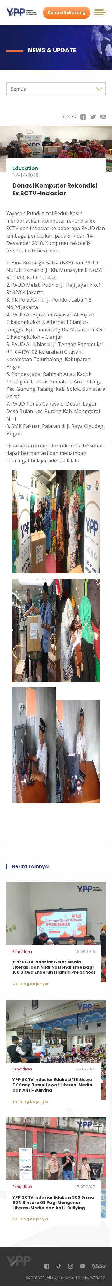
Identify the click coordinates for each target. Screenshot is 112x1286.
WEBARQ (98, 1277)
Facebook (83, 117)
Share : (69, 116)
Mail (103, 117)
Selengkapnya (30, 983)
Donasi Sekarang (67, 12)
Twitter (93, 117)
